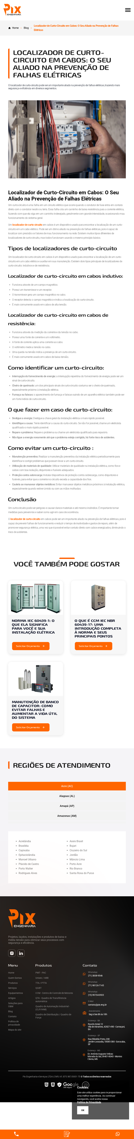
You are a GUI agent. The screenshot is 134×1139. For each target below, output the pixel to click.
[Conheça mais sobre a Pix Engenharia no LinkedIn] (21, 953)
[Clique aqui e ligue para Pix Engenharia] (16, 1134)
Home (15, 27)
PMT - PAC (40, 972)
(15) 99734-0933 (96, 995)
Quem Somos (15, 978)
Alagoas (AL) (67, 796)
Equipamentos (15, 993)
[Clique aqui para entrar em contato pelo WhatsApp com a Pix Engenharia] (118, 1134)
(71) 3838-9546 (95, 975)
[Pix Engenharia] (12, 15)
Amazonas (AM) (67, 815)
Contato (12, 1016)
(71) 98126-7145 (96, 985)
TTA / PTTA (41, 983)
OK (82, 1110)
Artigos (12, 998)
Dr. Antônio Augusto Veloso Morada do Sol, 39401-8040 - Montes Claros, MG (105, 1056)
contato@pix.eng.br (97, 1004)
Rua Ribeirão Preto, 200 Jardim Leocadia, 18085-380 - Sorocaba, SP (107, 1042)
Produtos (13, 983)
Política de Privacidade (89, 1102)
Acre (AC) (67, 786)
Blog (26, 27)
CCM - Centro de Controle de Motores (54, 993)
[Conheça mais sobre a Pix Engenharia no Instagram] (11, 953)
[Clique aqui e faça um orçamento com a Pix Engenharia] (67, 1134)
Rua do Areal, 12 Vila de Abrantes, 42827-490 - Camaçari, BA (106, 1027)
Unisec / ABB (42, 978)
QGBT (38, 988)
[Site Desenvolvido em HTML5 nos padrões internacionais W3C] (46, 1085)
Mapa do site (14, 1029)
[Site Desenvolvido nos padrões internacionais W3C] (53, 1085)
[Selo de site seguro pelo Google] (68, 1085)
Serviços (12, 988)
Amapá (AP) (67, 806)
